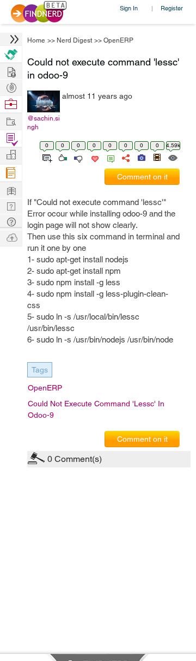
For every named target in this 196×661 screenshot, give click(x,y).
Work (11, 104)
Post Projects (11, 70)
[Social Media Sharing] (125, 157)
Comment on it (142, 176)
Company (11, 155)
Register (172, 7)
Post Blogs (11, 237)
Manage (11, 138)
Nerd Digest (74, 40)
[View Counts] (172, 157)
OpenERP (118, 40)
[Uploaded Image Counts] (141, 157)
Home (36, 40)
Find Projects (11, 121)
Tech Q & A (11, 205)
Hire (11, 54)
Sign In (129, 7)
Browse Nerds (11, 86)
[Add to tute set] (46, 157)
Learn (11, 173)
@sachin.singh (43, 123)
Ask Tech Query (11, 221)
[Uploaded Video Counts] (156, 157)
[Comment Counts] (108, 157)
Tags (40, 369)
